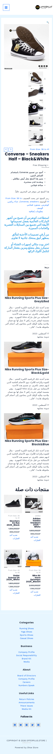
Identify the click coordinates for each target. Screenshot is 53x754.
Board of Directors (26, 675)
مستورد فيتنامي (33, 205)
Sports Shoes (26, 635)
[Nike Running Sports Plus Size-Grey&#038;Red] (26, 283)
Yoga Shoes (26, 631)
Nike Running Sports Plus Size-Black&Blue (27, 442)
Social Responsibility (26, 655)
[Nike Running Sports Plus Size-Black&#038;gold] (26, 354)
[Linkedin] (15, 725)
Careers (26, 682)
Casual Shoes (26, 638)
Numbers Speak (26, 685)
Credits (26, 742)
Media (27, 662)
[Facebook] (38, 725)
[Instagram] (26, 725)
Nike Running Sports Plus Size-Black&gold (27, 371)
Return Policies (26, 699)
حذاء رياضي (13, 201)
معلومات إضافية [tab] (36, 211)
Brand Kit (26, 658)
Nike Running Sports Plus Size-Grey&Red (27, 299)
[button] (48, 22)
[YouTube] (21, 725)
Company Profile (26, 652)
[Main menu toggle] (6, 7)
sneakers (34, 201)
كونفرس (45, 205)
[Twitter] (32, 725)
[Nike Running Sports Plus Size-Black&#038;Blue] (26, 426)
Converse (24, 201)
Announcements (26, 702)
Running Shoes (26, 628)
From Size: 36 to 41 (39, 149)
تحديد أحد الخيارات (35, 538)
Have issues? (26, 706)
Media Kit (26, 709)
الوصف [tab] (40, 208)
